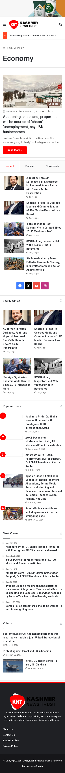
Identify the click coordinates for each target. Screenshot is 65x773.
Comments (52, 166)
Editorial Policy (11, 740)
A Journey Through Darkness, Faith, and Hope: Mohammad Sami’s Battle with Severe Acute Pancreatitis (42, 186)
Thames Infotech (34, 766)
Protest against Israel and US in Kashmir (27, 651)
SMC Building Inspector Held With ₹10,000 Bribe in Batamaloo (43, 245)
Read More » (14, 150)
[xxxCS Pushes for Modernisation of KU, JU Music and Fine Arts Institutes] (13, 442)
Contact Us (9, 734)
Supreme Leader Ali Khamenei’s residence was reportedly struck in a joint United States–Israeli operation (31, 637)
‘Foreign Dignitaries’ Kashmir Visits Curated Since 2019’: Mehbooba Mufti (43, 227)
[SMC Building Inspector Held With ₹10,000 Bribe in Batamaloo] (14, 246)
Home (8, 47)
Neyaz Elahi (11, 111)
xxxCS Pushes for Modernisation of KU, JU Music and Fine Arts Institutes (43, 441)
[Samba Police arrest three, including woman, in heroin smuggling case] (13, 513)
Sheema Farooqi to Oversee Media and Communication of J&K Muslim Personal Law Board (48, 336)
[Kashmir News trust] (23, 24)
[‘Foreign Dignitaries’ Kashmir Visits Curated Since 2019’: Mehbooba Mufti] (14, 229)
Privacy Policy (10, 746)
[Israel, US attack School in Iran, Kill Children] (13, 666)
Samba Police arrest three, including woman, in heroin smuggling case (41, 512)
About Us (8, 729)
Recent (10, 166)
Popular (29, 166)
